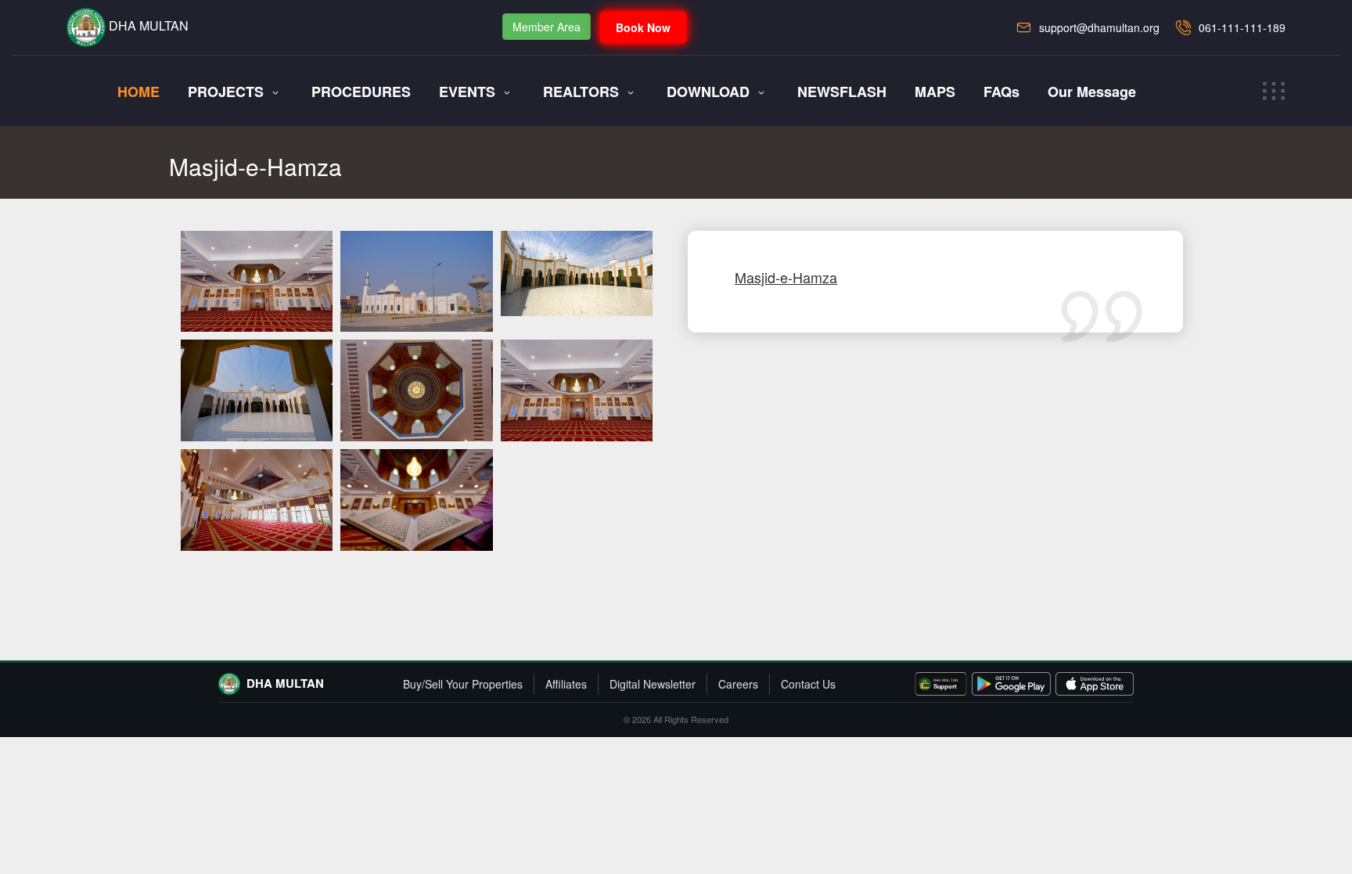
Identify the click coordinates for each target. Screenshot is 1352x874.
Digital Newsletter (652, 684)
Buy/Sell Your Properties (463, 684)
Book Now (643, 27)
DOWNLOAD (708, 91)
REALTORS (581, 91)
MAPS (935, 91)
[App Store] (1094, 684)
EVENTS (467, 91)
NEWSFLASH (841, 91)
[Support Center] (941, 684)
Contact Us (808, 684)
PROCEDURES (361, 91)
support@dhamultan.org (1099, 27)
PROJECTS (226, 91)
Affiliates (566, 684)
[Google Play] (1011, 684)
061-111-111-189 (1242, 27)
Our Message (1092, 91)
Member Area (546, 26)
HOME (138, 91)
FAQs (1001, 91)
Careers (738, 684)
